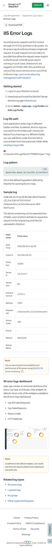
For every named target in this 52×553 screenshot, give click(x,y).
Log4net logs (14, 490)
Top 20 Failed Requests (19, 402)
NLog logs (13, 495)
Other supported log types (21, 501)
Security (35, 529)
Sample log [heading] (10, 192)
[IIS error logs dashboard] (26, 438)
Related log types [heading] (13, 479)
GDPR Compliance (35, 523)
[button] (4, 5)
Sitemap (26, 534)
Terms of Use (19, 529)
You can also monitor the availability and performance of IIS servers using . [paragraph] (24, 368)
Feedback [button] (50, 529)
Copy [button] (45, 169)
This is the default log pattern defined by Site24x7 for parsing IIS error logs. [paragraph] (23, 182)
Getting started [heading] (12, 86)
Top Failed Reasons (17, 408)
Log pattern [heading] (10, 162)
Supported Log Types (32, 15)
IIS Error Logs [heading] (17, 33)
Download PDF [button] (15, 25)
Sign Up (38, 5)
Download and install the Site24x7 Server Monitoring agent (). (28, 98)
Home (17, 517)
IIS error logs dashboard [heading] (17, 381)
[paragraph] (26, 202)
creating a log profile (13, 145)
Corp (34, 543)
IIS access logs (15, 484)
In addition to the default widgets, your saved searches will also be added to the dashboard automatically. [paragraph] (24, 467)
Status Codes (14, 413)
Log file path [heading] (10, 118)
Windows (30, 100)
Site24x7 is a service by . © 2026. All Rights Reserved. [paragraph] (26, 544)
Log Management (11, 15)
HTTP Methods (15, 419)
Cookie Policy (14, 523)
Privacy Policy (31, 517)
